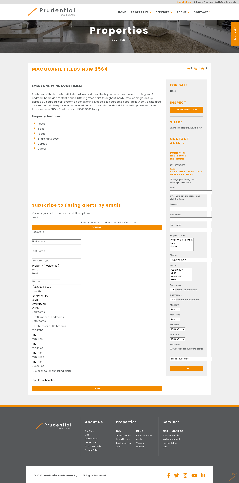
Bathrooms (39, 321)
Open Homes (123, 439)
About (181, 12)
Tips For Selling (170, 442)
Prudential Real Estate (51, 12)
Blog (87, 434)
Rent (123, 40)
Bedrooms (38, 312)
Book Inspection (187, 109)
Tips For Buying (123, 442)
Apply (139, 439)
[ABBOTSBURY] (45, 296)
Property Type (40, 260)
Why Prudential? (171, 435)
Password (38, 232)
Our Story (89, 431)
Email (35, 217)
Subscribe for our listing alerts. (53, 371)
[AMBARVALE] (45, 304)
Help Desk (235, 33)
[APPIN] (45, 308)
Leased (140, 446)
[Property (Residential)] (46, 266)
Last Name (38, 251)
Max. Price (38, 357)
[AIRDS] (45, 300)
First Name (38, 241)
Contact (201, 12)
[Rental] (46, 273)
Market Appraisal (171, 439)
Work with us (91, 438)
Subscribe (38, 366)
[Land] (46, 270)
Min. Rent (37, 330)
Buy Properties (123, 435)
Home (122, 12)
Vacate (140, 442)
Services (163, 12)
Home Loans (91, 442)
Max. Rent (38, 339)
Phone (36, 281)
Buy (114, 40)
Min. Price (37, 348)
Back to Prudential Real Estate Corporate (216, 2)
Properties (140, 12)
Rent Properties (144, 435)
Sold (118, 446)
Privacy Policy (91, 450)
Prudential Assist (93, 446)
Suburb (36, 291)
